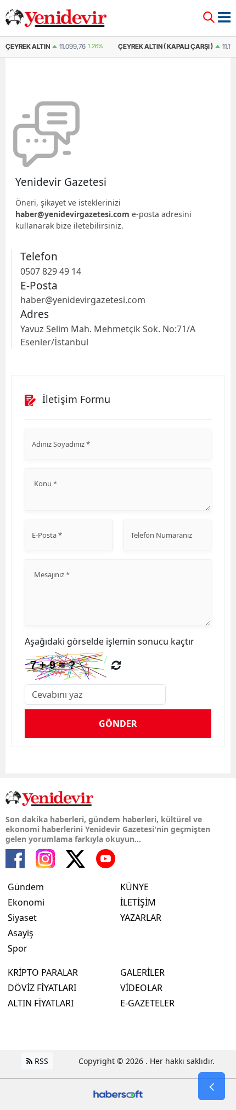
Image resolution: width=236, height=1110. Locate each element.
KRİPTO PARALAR (43, 972)
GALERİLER (142, 972)
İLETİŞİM (138, 902)
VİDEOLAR (141, 988)
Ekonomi (26, 902)
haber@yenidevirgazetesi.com (72, 214)
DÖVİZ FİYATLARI (42, 988)
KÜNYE (134, 887)
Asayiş (20, 933)
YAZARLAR (140, 918)
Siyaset (22, 918)
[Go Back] (211, 1086)
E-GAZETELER (147, 1003)
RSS (40, 1061)
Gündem (26, 887)
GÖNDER (118, 724)
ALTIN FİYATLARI (41, 1003)
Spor (17, 948)
